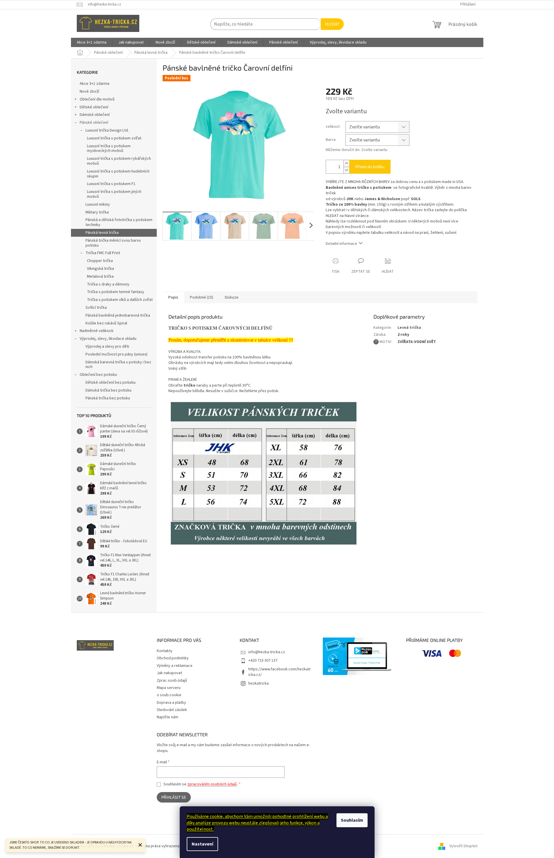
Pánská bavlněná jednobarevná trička (117, 315)
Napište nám (167, 717)
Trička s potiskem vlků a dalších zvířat (120, 300)
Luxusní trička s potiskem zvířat (114, 138)
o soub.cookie (169, 695)
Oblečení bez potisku (98, 375)
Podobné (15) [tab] (201, 297)
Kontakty (164, 651)
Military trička (97, 212)
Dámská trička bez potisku (108, 390)
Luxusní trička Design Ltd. (107, 130)
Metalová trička (100, 276)
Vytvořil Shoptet (463, 846)
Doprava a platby (171, 703)
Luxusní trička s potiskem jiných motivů (114, 194)
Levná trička (409, 328)
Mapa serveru (169, 688)
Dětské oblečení (94, 107)
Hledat (332, 23)
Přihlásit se (173, 797)
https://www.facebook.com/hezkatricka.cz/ (279, 672)
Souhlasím (352, 820)
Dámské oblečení (95, 115)
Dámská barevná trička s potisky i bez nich (118, 364)
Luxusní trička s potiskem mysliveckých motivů (109, 148)
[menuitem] (91, 42)
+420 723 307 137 (262, 660)
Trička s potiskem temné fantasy (115, 292)
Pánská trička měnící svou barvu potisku (113, 243)
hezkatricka (258, 683)
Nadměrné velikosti (96, 331)
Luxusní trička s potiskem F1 (111, 184)
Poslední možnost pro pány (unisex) (116, 354)
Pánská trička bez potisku (107, 398)
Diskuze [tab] (231, 297)
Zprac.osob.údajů (172, 680)
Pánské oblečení (94, 122)
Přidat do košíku (369, 166)
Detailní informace (341, 244)
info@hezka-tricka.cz (266, 652)
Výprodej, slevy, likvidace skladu (108, 339)
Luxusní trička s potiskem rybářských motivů (119, 161)
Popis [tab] (173, 297)
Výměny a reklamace (175, 666)
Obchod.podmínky (173, 658)
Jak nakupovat (169, 673)
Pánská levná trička (102, 233)
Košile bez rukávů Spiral (106, 323)
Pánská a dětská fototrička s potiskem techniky (118, 222)
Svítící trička (96, 307)
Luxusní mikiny (97, 204)
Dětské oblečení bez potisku (110, 382)
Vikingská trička (100, 269)
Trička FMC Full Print (102, 253)
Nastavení (202, 844)
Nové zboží (89, 91)
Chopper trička (100, 261)
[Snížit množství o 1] (346, 170)
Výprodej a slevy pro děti (107, 346)
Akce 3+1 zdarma (94, 84)
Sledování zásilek (172, 710)
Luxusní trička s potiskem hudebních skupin (118, 173)
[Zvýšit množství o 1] (346, 163)
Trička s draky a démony (108, 284)
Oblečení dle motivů (97, 99)
